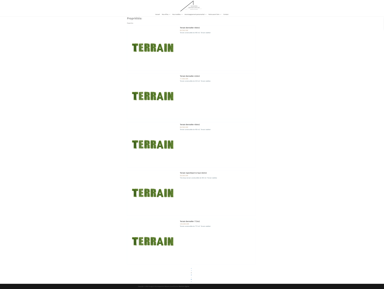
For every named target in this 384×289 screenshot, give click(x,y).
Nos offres (165, 14)
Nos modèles (176, 14)
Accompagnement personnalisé (194, 14)
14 (191, 279)
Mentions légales (184, 286)
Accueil (157, 14)
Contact (225, 14)
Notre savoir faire (213, 14)
